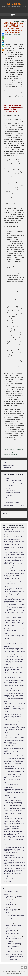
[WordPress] (3, 41)
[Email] (3, 37)
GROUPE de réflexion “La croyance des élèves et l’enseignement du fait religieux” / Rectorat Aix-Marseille (13, 656)
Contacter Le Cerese (8, 876)
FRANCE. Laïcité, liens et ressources (12, 551)
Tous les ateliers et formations (13, 896)
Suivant (23, 21)
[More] (3, 50)
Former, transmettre (10, 490)
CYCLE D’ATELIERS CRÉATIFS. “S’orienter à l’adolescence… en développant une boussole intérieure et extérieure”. (14, 575)
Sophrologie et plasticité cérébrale (13, 500)
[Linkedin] (3, 43)
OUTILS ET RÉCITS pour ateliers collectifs (14, 505)
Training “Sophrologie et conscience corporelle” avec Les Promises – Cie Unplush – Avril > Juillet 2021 (14, 541)
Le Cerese (14, 3)
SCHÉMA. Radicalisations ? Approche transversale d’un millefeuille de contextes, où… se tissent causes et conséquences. (13, 692)
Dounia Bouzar (15, 452)
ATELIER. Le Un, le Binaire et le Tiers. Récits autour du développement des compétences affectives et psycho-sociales (14, 810)
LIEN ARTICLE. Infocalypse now (11, 713)
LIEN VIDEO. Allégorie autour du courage (13, 588)
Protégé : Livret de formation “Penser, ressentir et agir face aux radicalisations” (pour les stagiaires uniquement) (13, 667)
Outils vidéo (8, 899)
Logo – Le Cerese (8, 756)
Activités (6, 894)
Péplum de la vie (8, 753)
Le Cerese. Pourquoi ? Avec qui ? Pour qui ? (14, 755)
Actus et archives (7, 467)
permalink (14, 454)
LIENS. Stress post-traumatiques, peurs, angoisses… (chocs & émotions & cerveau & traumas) (14, 731)
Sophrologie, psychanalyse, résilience (12, 936)
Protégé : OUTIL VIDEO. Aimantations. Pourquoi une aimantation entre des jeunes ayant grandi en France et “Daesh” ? (13, 873)
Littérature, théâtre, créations (10, 891)
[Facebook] (3, 33)
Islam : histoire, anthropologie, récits (14, 483)
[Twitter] (3, 35)
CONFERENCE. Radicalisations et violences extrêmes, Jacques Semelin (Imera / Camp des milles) (14, 748)
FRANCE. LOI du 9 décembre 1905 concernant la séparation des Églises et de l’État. (13, 781)
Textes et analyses (10, 897)
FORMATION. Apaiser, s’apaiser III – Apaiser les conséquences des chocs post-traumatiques (14, 637)
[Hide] (2, 52)
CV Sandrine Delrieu (8, 863)
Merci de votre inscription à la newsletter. (13, 617)
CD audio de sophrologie (11, 959)
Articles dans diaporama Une (10, 893)
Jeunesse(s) (7, 928)
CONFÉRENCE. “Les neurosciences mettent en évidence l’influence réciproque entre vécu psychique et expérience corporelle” (14, 847)
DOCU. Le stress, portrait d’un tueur (12, 790)
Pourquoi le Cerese (8, 464)
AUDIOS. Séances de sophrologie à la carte (14, 751)
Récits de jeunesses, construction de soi (15, 933)
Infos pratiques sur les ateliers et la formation (14, 862)
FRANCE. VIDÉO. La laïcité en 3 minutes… (14, 552)
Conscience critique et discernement (14, 482)
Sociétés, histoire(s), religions (11, 909)
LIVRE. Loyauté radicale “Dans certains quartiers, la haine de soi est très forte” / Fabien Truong (13, 776)
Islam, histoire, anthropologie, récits (16, 918)
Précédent (16, 21)
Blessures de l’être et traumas (12, 499)
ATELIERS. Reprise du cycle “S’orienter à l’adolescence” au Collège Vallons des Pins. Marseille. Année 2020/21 (14, 560)
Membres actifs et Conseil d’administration (13, 761)
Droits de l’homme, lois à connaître (14, 480)
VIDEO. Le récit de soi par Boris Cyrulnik (13, 789)
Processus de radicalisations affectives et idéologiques (13, 451)
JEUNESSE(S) (7, 487)
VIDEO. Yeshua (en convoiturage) (11, 734)
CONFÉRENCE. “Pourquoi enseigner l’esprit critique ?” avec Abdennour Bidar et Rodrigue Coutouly (14, 710)
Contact (5, 462)
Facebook (22, 967)
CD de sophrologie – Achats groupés (12, 763)
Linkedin (25, 967)
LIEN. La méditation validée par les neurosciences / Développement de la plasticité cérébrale (12, 786)
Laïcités (7, 478)
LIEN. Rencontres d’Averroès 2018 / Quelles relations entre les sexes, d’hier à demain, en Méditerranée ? (14, 645)
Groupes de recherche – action (13, 902)
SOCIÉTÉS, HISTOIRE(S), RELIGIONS (13, 477)
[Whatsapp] (3, 39)
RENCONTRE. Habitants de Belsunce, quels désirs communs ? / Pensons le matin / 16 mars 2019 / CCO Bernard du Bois (14, 624)
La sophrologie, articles (11, 957)
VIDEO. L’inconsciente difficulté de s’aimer (13, 695)
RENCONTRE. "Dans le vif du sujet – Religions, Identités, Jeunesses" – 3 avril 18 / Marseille (14, 737)
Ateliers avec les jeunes (11, 930)
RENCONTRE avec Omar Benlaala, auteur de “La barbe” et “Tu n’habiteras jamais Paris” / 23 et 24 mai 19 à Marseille (14, 629)
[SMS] (3, 46)
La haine (8, 497)
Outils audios (9, 901)
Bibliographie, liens (10, 485)
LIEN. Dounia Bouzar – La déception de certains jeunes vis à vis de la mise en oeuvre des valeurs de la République (14, 723)
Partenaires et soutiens (8, 465)
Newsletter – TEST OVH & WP (11, 878)
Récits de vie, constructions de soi (13, 488)
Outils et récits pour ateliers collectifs (14, 906)
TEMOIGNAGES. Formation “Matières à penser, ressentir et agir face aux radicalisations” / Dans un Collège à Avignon (14, 684)
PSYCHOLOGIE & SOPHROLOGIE (12, 492)
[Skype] (3, 48)
